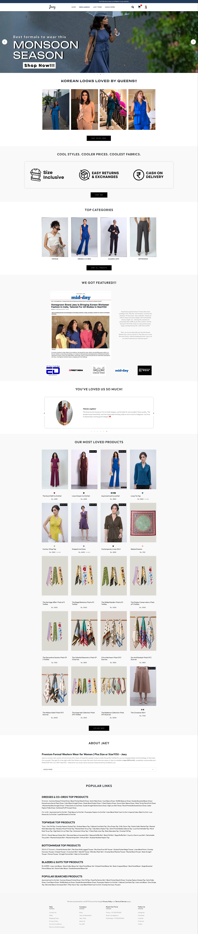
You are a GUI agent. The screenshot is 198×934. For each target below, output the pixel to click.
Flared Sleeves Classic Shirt (57, 835)
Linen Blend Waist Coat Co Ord (116, 812)
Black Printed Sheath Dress (80, 801)
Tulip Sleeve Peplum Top (101, 829)
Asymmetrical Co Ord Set (58, 812)
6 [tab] (107, 431)
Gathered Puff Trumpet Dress (66, 808)
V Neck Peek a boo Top (96, 831)
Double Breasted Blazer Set (78, 868)
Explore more (99, 728)
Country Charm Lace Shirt (136, 835)
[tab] (99, 769)
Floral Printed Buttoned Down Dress (134, 806)
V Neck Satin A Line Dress (73, 806)
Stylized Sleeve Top (83, 826)
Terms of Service (121, 901)
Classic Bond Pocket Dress (92, 803)
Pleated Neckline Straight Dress (53, 806)
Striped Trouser (60, 852)
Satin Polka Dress (96, 801)
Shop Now (99, 195)
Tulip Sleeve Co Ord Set (76, 812)
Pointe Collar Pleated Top (139, 826)
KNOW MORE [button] (47, 769)
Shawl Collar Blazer (61, 868)
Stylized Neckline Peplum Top (99, 838)
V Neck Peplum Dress (109, 803)
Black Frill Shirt (109, 835)
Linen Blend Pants (140, 849)
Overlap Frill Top (125, 831)
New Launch (84, 7)
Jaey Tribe (97, 7)
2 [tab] (97, 74)
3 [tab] (101, 74)
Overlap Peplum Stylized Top (66, 826)
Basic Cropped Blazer (120, 866)
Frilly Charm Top (124, 826)
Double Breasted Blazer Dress (142, 801)
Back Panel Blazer (135, 866)
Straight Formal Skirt (66, 854)
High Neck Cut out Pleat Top (62, 831)
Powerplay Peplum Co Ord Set (95, 812)
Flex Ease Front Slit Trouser (103, 849)
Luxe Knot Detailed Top (141, 829)
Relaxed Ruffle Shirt (96, 835)
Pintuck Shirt (84, 838)
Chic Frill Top (51, 826)
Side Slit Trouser (84, 852)
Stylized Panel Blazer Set (103, 866)
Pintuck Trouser (53, 854)
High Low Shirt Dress (114, 806)
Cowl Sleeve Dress (109, 801)
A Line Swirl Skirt (72, 852)
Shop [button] (74, 7)
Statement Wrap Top (80, 831)
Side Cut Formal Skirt (81, 854)
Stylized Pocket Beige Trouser (123, 849)
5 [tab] (104, 431)
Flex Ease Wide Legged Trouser (82, 849)
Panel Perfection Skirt (63, 849)
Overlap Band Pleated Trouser (115, 852)
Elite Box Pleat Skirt (97, 852)
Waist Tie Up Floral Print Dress (145, 803)
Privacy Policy (107, 901)
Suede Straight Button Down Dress (94, 806)
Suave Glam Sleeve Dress (125, 803)
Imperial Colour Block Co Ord (138, 812)
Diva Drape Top (113, 826)
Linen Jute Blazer (56, 866)
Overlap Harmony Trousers (111, 885)
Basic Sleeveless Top (112, 831)
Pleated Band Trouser (133, 852)
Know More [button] (110, 7)
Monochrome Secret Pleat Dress (53, 803)
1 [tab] (94, 74)
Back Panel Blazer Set (87, 866)
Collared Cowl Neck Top (99, 826)
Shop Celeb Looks (98, 138)
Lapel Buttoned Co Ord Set (67, 814)
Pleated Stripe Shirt (72, 838)
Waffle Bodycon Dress (123, 801)
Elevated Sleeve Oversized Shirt (78, 835)
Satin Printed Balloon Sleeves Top (121, 829)
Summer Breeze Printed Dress (59, 801)
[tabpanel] (99, 42)
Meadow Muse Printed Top (65, 829)
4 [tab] (104, 74)
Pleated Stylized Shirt (57, 838)
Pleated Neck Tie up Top (83, 829)
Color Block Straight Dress (73, 803)
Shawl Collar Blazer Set (71, 866)
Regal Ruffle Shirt (120, 835)
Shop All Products (99, 268)
